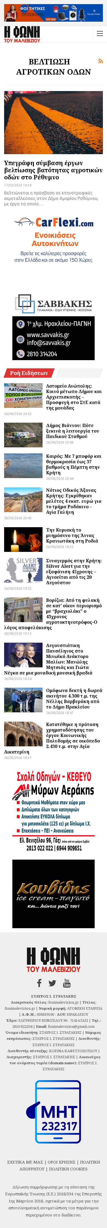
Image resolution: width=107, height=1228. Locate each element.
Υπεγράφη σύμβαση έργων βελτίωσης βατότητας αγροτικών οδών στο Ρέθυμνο (53, 170)
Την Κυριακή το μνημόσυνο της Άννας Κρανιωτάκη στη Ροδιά (72, 535)
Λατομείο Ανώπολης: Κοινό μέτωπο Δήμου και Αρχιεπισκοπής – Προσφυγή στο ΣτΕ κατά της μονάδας (74, 397)
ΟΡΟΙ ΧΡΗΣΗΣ (61, 1162)
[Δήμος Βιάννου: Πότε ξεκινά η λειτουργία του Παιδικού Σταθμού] (23, 435)
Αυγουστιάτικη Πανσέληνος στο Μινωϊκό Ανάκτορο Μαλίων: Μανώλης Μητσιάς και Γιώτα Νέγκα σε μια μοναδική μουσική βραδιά (48, 659)
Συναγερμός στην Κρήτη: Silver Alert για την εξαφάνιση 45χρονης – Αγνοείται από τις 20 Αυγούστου (74, 572)
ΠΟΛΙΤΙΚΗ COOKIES (68, 1168)
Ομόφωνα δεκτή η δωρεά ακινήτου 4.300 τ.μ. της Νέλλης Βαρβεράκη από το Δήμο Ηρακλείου (74, 698)
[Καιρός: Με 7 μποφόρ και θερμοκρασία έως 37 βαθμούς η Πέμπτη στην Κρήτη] (23, 465)
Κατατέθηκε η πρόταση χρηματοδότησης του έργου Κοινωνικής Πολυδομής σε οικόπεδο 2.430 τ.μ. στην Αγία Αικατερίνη (52, 738)
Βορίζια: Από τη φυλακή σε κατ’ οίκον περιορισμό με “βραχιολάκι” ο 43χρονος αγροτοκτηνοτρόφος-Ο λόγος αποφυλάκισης (53, 614)
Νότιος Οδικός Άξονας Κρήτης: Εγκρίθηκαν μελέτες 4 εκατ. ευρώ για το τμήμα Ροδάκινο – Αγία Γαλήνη (74, 501)
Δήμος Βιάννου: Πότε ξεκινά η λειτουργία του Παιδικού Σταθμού (72, 430)
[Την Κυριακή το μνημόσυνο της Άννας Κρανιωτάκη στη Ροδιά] (23, 539)
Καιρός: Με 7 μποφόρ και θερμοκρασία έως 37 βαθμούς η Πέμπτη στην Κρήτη (74, 464)
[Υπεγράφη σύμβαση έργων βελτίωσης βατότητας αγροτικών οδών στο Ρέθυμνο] (53, 122)
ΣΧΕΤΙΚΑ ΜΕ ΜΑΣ (25, 1162)
